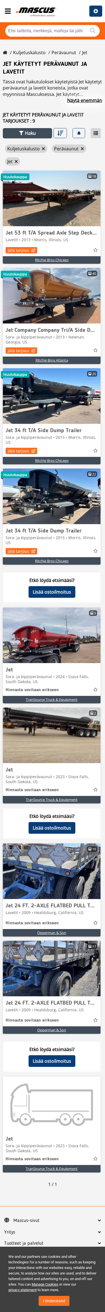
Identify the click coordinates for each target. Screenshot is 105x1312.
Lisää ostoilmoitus (52, 592)
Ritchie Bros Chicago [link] (52, 259)
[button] (27, 133)
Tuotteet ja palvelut (23, 1243)
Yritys (9, 1232)
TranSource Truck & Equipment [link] (52, 699)
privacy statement (22, 1290)
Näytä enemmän (84, 100)
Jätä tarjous (18, 250)
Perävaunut (64, 52)
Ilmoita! (95, 11)
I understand (54, 1301)
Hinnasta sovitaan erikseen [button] (32, 690)
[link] (52, 198)
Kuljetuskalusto (29, 52)
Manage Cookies (45, 1284)
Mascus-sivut (26, 1220)
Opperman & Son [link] (51, 932)
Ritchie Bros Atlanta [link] (52, 360)
